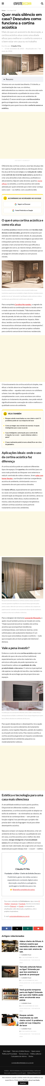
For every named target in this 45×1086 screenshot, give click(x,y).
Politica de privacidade (31, 1080)
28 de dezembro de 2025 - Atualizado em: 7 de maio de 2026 (30, 1008)
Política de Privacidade (9, 1054)
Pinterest (13, 906)
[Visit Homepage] (22, 3)
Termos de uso (23, 1054)
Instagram (14, 904)
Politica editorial (35, 1054)
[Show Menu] (3, 3)
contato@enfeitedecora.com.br (19, 916)
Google (21, 906)
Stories (31, 1056)
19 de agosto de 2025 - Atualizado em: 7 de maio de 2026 (30, 1034)
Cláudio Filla (16, 46)
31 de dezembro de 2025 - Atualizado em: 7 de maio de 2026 (30, 960)
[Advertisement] (22, 135)
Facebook (22, 904)
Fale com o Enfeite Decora (20, 1051)
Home (3, 10)
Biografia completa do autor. (24, 889)
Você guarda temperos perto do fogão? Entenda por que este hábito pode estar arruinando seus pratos (31, 995)
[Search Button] (42, 3)
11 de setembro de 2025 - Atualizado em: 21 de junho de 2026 (31, 983)
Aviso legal (6, 1051)
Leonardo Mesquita (33, 618)
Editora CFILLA (32, 1073)
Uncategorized (11, 10)
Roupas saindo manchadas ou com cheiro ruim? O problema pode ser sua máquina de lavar (31, 1020)
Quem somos (35, 1051)
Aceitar (23, 1083)
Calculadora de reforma (19, 1056)
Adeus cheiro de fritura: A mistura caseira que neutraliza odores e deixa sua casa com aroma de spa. (31, 946)
